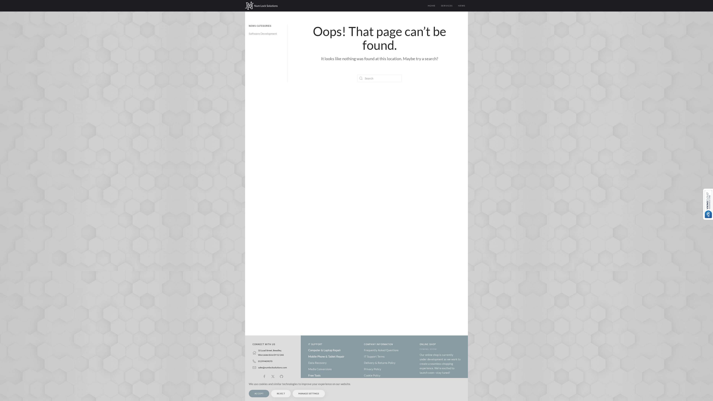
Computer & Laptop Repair (324, 350)
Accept (259, 393)
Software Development (263, 33)
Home (431, 5)
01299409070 (265, 361)
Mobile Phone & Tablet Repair (326, 356)
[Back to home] (261, 6)
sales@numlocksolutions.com (272, 367)
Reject (281, 393)
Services (446, 5)
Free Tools (314, 375)
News (461, 5)
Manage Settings (308, 393)
